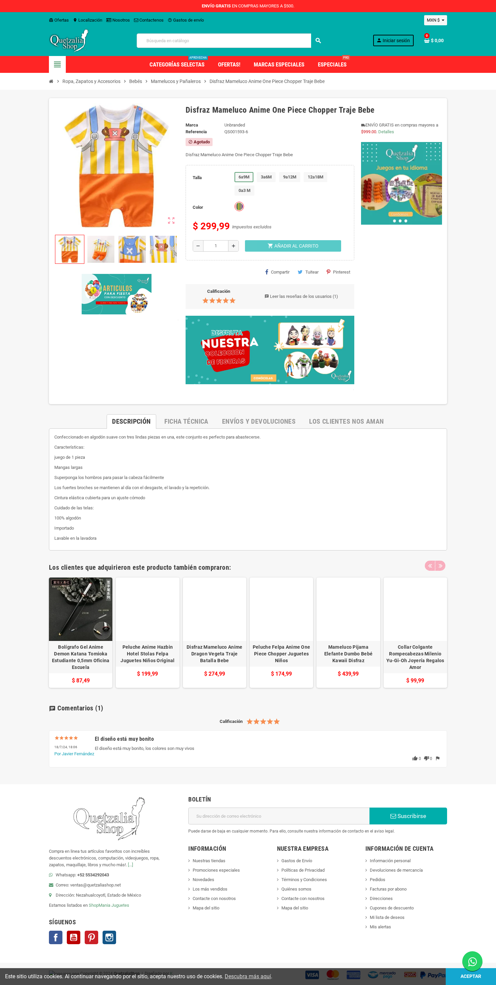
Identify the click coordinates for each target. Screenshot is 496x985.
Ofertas (59, 20)
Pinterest (341, 272)
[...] (130, 864)
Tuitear (312, 272)
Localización (87, 20)
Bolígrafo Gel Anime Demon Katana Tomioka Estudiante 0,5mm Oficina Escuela (81, 657)
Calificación (218, 291)
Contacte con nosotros (214, 898)
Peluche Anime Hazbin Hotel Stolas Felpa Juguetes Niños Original (147, 653)
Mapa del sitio (206, 907)
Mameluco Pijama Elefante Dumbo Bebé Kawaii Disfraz (348, 653)
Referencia (196, 131)
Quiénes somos (296, 889)
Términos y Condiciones (304, 879)
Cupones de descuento (392, 907)
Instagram (109, 937)
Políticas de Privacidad (303, 870)
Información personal (390, 860)
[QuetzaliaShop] (69, 40)
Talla (197, 177)
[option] (80, 633)
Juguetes (120, 905)
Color (198, 207)
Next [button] (440, 566)
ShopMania (99, 905)
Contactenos (151, 20)
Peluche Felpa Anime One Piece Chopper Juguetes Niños (281, 653)
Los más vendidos (210, 889)
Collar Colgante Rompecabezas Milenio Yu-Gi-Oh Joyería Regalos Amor (415, 657)
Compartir (280, 272)
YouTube (73, 937)
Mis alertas (380, 926)
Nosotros (120, 20)
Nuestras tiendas (209, 860)
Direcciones (381, 898)
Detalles (386, 131)
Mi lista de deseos (387, 917)
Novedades (203, 879)
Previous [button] (430, 566)
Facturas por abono (388, 889)
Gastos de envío (186, 20)
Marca (192, 125)
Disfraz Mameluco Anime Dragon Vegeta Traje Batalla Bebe (214, 653)
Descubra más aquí (248, 976)
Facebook (55, 937)
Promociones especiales (216, 870)
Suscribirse (411, 816)
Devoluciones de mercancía (396, 870)
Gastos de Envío (296, 860)
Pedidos (377, 879)
